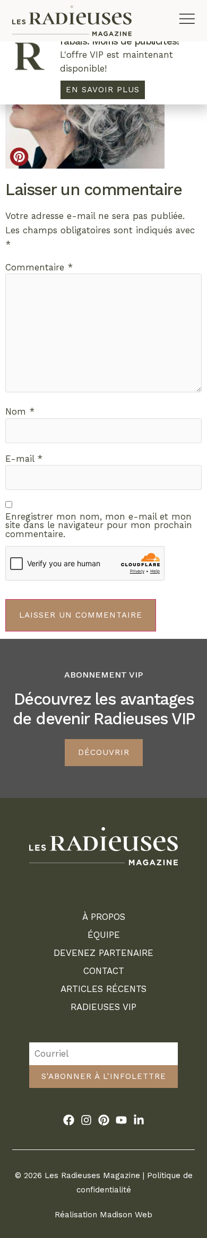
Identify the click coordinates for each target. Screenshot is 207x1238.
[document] (103, 619)
